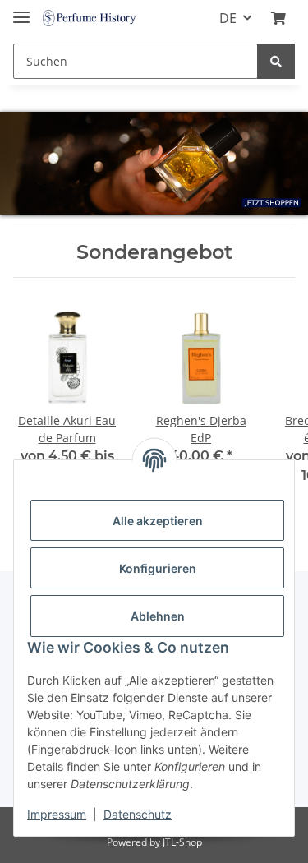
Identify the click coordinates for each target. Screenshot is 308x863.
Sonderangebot (154, 252)
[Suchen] (276, 61)
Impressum (56, 814)
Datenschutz (137, 814)
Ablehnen (158, 616)
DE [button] (228, 18)
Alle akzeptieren (158, 521)
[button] (278, 18)
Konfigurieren (157, 568)
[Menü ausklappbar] (21, 10)
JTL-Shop (182, 842)
